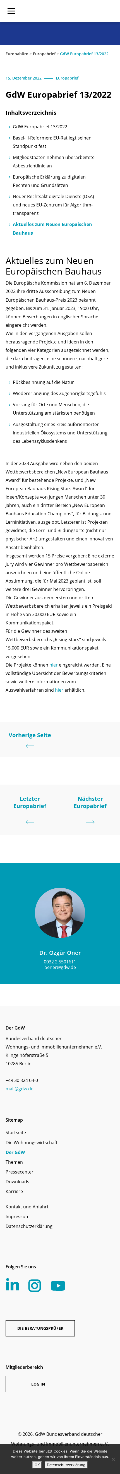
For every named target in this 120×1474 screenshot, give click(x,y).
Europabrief (44, 53)
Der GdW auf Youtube (58, 1285)
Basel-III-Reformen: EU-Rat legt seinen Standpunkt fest (52, 142)
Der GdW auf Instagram (34, 1285)
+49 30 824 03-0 (22, 1080)
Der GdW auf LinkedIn (13, 1284)
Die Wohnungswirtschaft (31, 1142)
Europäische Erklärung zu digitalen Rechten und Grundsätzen (49, 181)
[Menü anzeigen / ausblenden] (11, 11)
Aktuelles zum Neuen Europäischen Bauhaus (52, 228)
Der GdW (15, 1152)
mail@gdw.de (19, 1089)
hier (53, 665)
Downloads (17, 1182)
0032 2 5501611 (60, 962)
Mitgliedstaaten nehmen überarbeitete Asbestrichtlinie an (54, 161)
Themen (14, 1162)
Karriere (14, 1191)
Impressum (18, 1216)
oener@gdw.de (60, 967)
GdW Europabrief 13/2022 (40, 127)
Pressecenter (19, 1172)
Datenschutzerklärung (29, 1226)
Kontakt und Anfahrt (27, 1207)
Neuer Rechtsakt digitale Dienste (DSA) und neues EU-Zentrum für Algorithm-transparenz (53, 204)
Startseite (16, 1132)
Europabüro (17, 53)
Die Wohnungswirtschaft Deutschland (79, 11)
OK (37, 1465)
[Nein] (113, 1459)
